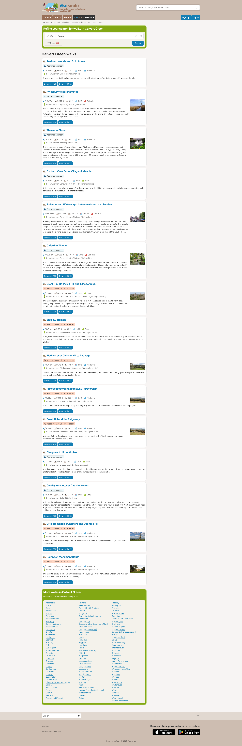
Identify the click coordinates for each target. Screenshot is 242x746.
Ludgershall (84, 669)
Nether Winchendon (87, 687)
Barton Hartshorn (53, 624)
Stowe (114, 640)
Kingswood (83, 655)
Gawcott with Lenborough (90, 616)
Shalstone (116, 624)
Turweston (116, 655)
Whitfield (115, 687)
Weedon (115, 671)
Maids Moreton (85, 671)
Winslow (115, 693)
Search (138, 43)
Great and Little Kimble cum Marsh (94, 624)
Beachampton (52, 626)
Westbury (116, 674)
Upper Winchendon (120, 661)
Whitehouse (117, 685)
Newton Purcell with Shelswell (91, 690)
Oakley (82, 695)
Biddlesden (50, 634)
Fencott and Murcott (54, 698)
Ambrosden (51, 611)
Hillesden (83, 640)
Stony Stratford (118, 637)
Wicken (115, 690)
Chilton (49, 666)
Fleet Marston (84, 605)
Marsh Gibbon (85, 674)
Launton (82, 658)
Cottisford (50, 671)
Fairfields (50, 695)
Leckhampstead (85, 661)
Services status (112, 741)
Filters (54, 43)
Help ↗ (67, 17)
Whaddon (116, 679)
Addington (50, 603)
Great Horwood (85, 626)
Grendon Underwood (88, 629)
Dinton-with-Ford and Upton (58, 682)
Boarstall (49, 640)
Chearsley (50, 661)
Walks (58, 17)
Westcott (115, 677)
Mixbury (82, 682)
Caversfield (50, 655)
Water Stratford (118, 666)
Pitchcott (115, 608)
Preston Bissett (118, 613)
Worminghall (117, 698)
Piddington (116, 605)
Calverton (50, 653)
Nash (81, 685)
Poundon (115, 611)
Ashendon (50, 616)
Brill (47, 645)
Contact (45, 726)
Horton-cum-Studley (87, 650)
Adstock (49, 605)
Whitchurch (117, 682)
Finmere (82, 603)
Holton (81, 648)
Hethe (81, 637)
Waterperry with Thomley (122, 669)
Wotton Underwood (120, 700)
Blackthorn (50, 637)
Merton (82, 677)
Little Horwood (85, 663)
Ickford (82, 653)
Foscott (82, 611)
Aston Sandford (52, 618)
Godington (83, 618)
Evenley (49, 693)
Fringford (83, 613)
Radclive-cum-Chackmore (122, 618)
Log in (196, 17)
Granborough (84, 621)
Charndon (50, 658)
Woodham (116, 695)
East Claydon (51, 687)
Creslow (49, 674)
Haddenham (84, 632)
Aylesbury (50, 621)
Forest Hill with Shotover (89, 608)
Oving (81, 698)
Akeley (48, 608)
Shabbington (117, 621)
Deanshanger (51, 679)
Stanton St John (118, 626)
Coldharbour (51, 669)
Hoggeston (83, 642)
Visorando (46, 22)
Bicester (49, 632)
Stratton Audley (118, 642)
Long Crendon (85, 666)
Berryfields (50, 629)
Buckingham (51, 648)
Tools (46, 17)
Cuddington (51, 677)
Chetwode (50, 663)
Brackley (49, 642)
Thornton (116, 650)
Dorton (49, 685)
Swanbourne (117, 645)
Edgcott (49, 690)
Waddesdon (117, 663)
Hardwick (83, 634)
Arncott (49, 613)
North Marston (85, 693)
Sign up (185, 17)
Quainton (116, 616)
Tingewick (116, 653)
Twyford (115, 658)
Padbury (115, 603)
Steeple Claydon (119, 629)
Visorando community (51, 731)
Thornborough (118, 648)
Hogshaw (83, 645)
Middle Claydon (85, 679)
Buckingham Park (53, 650)
